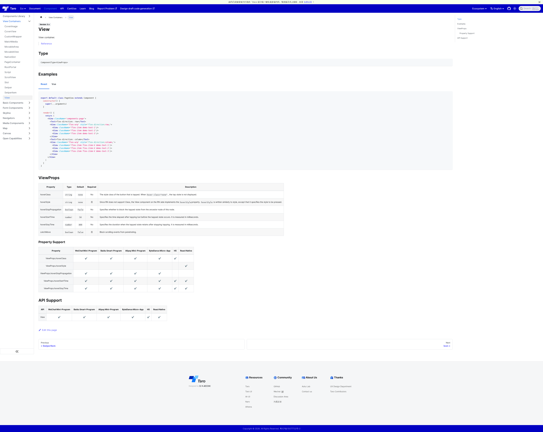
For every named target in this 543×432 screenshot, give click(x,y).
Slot (7, 82)
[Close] (539, 2)
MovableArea (12, 46)
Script (8, 72)
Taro (247, 386)
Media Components (13, 123)
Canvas (7, 133)
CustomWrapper (13, 36)
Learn (83, 8)
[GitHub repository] (509, 8)
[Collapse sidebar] (17, 351)
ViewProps (461, 28)
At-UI (247, 396)
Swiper (8, 87)
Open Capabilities (12, 138)
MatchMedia (11, 41)
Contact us (307, 391)
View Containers (12, 21)
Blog (91, 8)
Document (35, 8)
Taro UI (248, 391)
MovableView (12, 51)
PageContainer (12, 62)
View (7, 97)
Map (5, 128)
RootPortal (10, 67)
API (62, 8)
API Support (462, 38)
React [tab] (44, 84)
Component (50, 8)
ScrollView (10, 77)
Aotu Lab (306, 386)
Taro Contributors (338, 391)
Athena (248, 407)
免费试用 (308, 2)
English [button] (498, 8)
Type (459, 19)
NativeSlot (10, 56)
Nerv (247, 401)
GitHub (277, 386)
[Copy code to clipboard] (449, 62)
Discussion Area (281, 396)
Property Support (467, 33)
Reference (46, 43)
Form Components (13, 107)
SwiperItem (11, 92)
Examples (461, 24)
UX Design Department (340, 386)
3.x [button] (21, 8)
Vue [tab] (54, 84)
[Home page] (41, 17)
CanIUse (71, 8)
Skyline (7, 113)
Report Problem (105, 8)
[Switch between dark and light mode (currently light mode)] (514, 8)
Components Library (14, 16)
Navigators (9, 118)
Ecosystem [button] (478, 8)
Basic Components (13, 102)
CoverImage (11, 26)
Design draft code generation (136, 8)
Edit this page (49, 330)
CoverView (10, 31)
